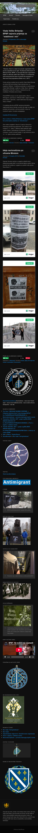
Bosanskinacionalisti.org (9, 401)
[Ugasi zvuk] (30, 657)
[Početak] (5, 657)
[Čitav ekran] (33, 657)
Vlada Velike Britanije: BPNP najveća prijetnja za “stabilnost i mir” (15, 33)
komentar (31, 142)
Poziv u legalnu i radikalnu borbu (12, 735)
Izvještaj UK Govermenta (10, 115)
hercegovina (31, 360)
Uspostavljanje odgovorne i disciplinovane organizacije (19, 734)
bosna (22, 360)
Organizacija (6, 19)
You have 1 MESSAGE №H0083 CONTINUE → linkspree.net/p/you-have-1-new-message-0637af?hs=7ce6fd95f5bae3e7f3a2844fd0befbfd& (17, 413)
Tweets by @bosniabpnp (9, 474)
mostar (5, 362)
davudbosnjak (7, 436)
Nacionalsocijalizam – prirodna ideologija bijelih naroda (19, 417)
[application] (19, 650)
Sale (4, 434)
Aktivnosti (12, 360)
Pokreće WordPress (19, 829)
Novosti (11, 15)
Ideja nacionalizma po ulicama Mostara (13, 152)
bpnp (21, 142)
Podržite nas (15, 19)
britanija (25, 142)
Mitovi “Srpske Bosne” (13, 434)
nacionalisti (10, 362)
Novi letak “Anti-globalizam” (21, 436)
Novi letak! (6, 732)
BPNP (4, 15)
